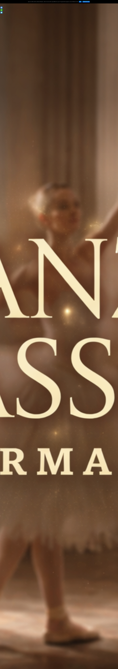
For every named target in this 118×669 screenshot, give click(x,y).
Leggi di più (86, 1)
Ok (80, 1)
